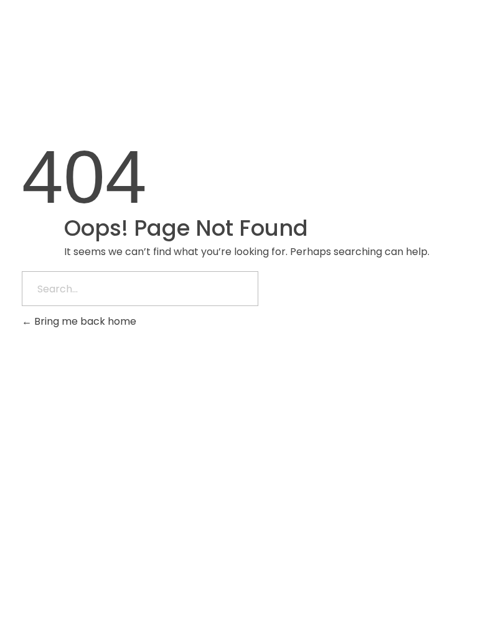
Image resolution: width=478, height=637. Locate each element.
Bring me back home (84, 321)
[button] (384, 34)
